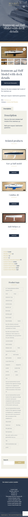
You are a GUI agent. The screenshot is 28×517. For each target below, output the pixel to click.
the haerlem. (9, 431)
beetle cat (8, 307)
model (7, 368)
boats (19, 321)
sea (6, 378)
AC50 (15, 293)
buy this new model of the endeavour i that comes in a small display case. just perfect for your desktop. (13, 334)
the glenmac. (9, 428)
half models (9, 358)
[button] (24, 49)
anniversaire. (9, 304)
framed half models (11, 351)
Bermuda (8, 310)
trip (6, 440)
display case (9, 347)
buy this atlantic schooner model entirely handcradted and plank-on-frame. (13, 326)
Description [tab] (7, 109)
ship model (8, 421)
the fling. (18, 425)
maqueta (8, 364)
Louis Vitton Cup (10, 361)
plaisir (16, 371)
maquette (18, 364)
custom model (9, 341)
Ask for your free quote (10, 83)
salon (16, 374)
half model (16, 354)
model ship (17, 368)
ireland (19, 358)
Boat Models (9, 321)
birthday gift (9, 314)
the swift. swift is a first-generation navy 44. (12, 436)
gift (6, 354)
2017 (7, 293)
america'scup (9, 300)
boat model (8, 317)
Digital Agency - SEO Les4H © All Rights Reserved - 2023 (14, 515)
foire (19, 347)
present (8, 374)
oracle (7, 371)
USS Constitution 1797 (11, 444)
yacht (7, 447)
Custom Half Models (12, 102)
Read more (14, 172)
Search (6, 460)
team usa (8, 425)
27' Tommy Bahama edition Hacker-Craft (12, 289)
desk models (9, 344)
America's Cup (9, 297)
